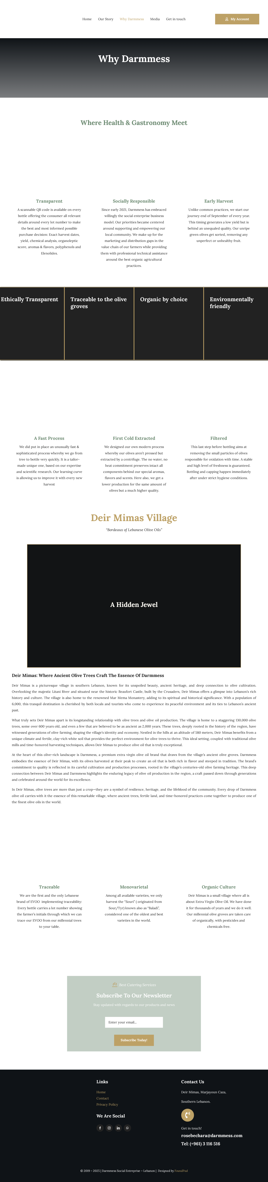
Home (101, 1092)
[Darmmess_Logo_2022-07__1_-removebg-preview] (25, 4)
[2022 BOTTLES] (49, 828)
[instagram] (109, 1128)
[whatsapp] (127, 1128)
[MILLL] (133, 380)
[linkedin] (118, 1128)
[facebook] (100, 1128)
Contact (102, 1098)
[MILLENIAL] (218, 828)
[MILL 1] (218, 380)
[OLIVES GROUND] (133, 828)
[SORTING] (133, 143)
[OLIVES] (49, 380)
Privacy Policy (107, 1104)
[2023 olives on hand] (49, 143)
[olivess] (218, 143)
